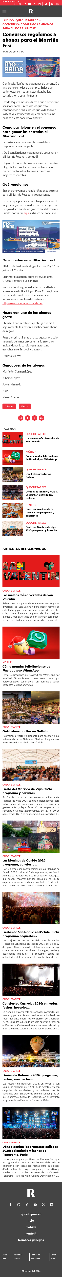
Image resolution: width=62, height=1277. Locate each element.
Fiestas (24, 406)
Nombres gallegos (31, 1240)
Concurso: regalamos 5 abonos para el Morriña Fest (27, 26)
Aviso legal (4, 1256)
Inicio (7, 20)
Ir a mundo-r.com (11, 1)
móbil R (31, 1227)
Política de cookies (18, 1256)
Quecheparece (27, 20)
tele (31, 1220)
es (57, 3)
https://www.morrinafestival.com (22, 303)
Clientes (9, 406)
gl (52, 3)
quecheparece (31, 1214)
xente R (31, 1233)
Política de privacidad (35, 1256)
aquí (26, 213)
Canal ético (53, 1256)
